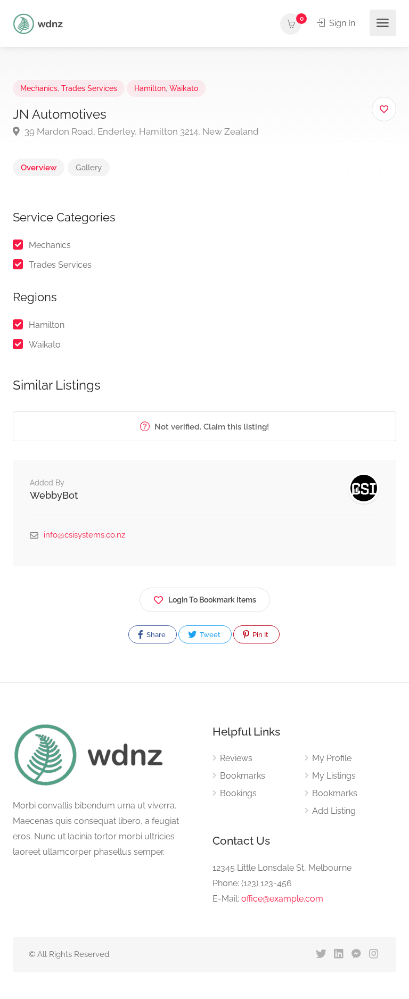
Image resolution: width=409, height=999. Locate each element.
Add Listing (334, 811)
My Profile (331, 758)
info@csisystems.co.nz (84, 535)
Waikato (183, 88)
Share (155, 635)
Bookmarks (242, 776)
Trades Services (89, 88)
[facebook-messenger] (356, 954)
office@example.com (282, 899)
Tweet (209, 635)
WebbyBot (54, 495)
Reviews (236, 758)
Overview (38, 167)
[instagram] (373, 954)
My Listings (334, 776)
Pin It (259, 635)
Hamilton (150, 88)
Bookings (238, 793)
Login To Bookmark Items (212, 600)
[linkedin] (338, 954)
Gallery (89, 167)
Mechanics (39, 88)
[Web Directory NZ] (39, 23)
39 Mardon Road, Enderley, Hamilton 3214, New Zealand (140, 131)
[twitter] (321, 954)
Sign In (341, 23)
